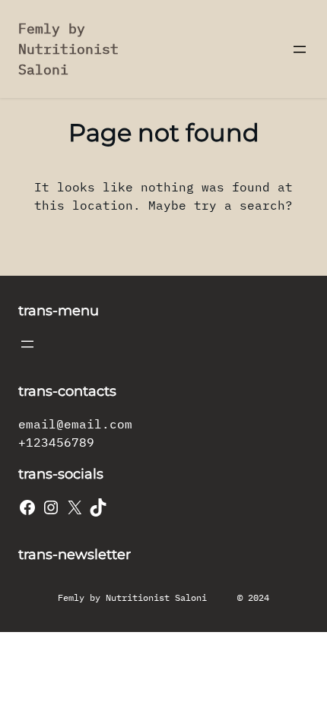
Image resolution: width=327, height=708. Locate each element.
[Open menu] (299, 49)
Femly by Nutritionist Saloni (68, 49)
